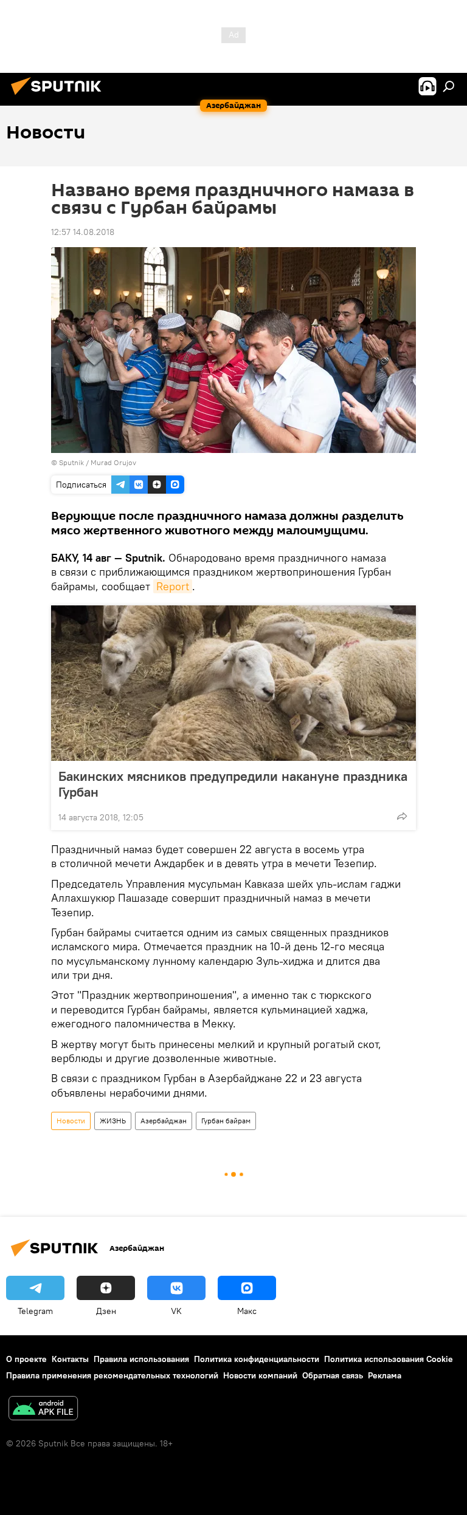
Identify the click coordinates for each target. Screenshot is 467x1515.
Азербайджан (163, 1120)
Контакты (70, 1358)
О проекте (26, 1358)
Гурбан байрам (226, 1120)
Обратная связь (332, 1375)
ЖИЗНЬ (113, 1120)
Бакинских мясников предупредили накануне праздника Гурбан (232, 784)
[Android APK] (43, 1409)
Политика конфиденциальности (256, 1358)
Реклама (384, 1375)
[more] (402, 816)
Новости (71, 1120)
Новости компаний (260, 1375)
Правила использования (141, 1358)
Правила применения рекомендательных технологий (112, 1375)
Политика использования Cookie (388, 1358)
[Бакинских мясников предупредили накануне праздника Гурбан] (233, 683)
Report (172, 586)
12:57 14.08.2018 (82, 231)
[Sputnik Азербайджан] (59, 96)
